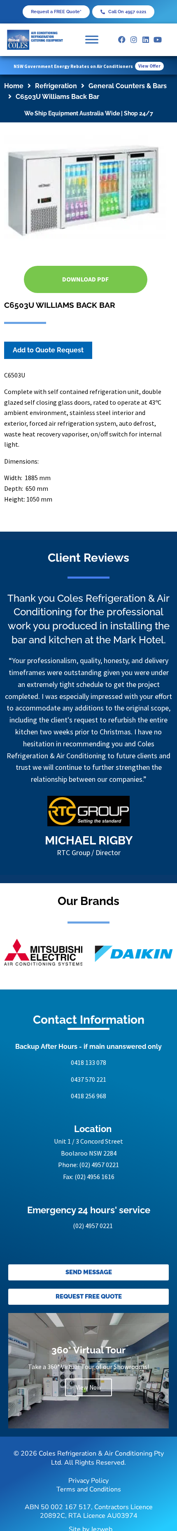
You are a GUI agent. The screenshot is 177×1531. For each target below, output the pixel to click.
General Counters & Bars (127, 86)
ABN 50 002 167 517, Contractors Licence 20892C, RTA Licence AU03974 (89, 1511)
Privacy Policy (88, 1480)
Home (13, 86)
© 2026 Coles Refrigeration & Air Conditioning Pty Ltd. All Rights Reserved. (89, 1458)
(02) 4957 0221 (99, 1165)
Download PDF (85, 279)
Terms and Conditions (88, 1489)
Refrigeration (56, 86)
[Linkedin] (146, 40)
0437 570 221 (88, 1079)
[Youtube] (157, 40)
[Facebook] (122, 40)
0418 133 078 (88, 1062)
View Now (88, 1387)
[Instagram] (134, 40)
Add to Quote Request (48, 350)
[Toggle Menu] (91, 40)
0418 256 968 (88, 1096)
